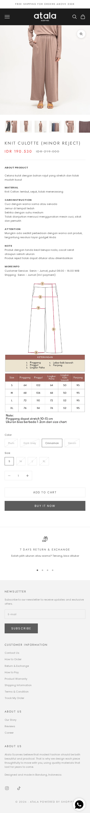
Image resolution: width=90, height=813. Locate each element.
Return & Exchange (17, 666)
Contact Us (12, 653)
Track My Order (14, 698)
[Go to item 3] (40, 126)
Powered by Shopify (57, 802)
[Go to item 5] (70, 126)
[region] (45, 549)
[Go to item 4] (55, 126)
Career (9, 733)
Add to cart (45, 492)
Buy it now (45, 506)
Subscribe (21, 628)
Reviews (10, 726)
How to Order (13, 659)
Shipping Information (18, 685)
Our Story (10, 720)
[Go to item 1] (11, 126)
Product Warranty (16, 679)
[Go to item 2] (25, 126)
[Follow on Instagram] (7, 788)
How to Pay (12, 672)
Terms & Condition (17, 691)
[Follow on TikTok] (19, 788)
